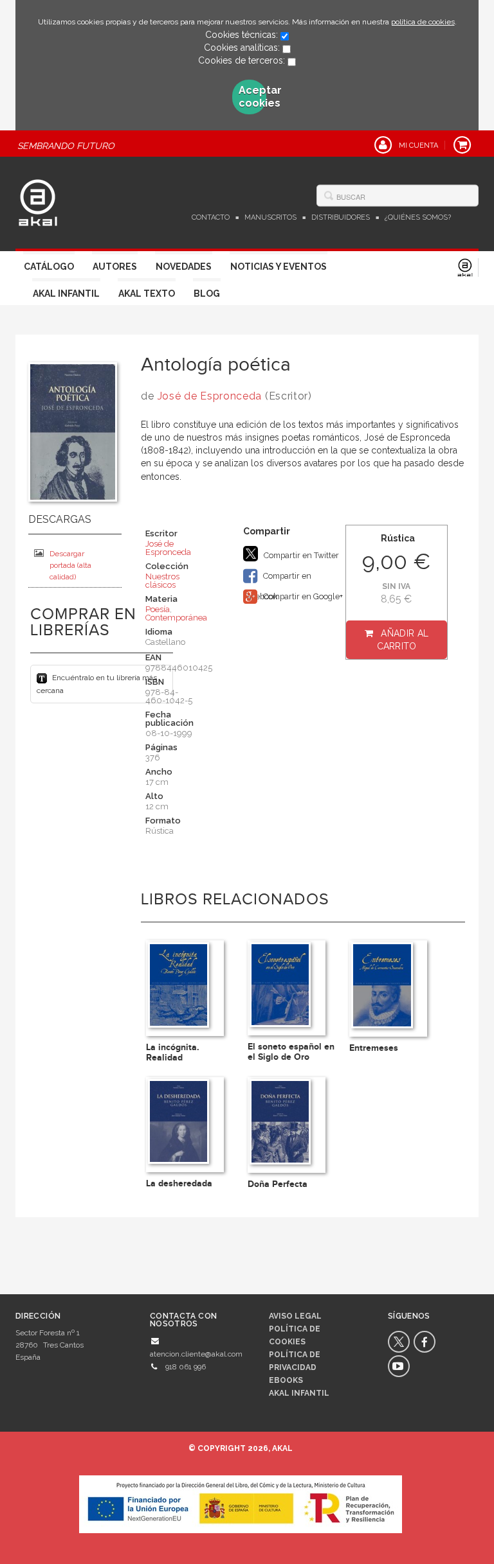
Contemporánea (176, 617)
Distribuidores (340, 217)
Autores (115, 266)
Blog (207, 293)
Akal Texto (146, 293)
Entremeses (373, 1047)
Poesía (157, 609)
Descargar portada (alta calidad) (70, 565)
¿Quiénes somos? (418, 217)
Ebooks (286, 1380)
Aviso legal (295, 1316)
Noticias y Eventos (278, 266)
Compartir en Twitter (300, 555)
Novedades (184, 266)
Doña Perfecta (277, 1184)
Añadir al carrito (403, 639)
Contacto (211, 217)
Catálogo (49, 266)
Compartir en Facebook (277, 578)
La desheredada (179, 1183)
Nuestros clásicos (162, 580)
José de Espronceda (210, 396)
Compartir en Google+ (302, 596)
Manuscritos (270, 217)
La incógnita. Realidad (172, 1052)
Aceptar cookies (253, 96)
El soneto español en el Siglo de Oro (291, 1051)
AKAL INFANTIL (299, 1393)
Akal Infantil (66, 293)
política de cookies (423, 21)
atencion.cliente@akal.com (196, 1353)
